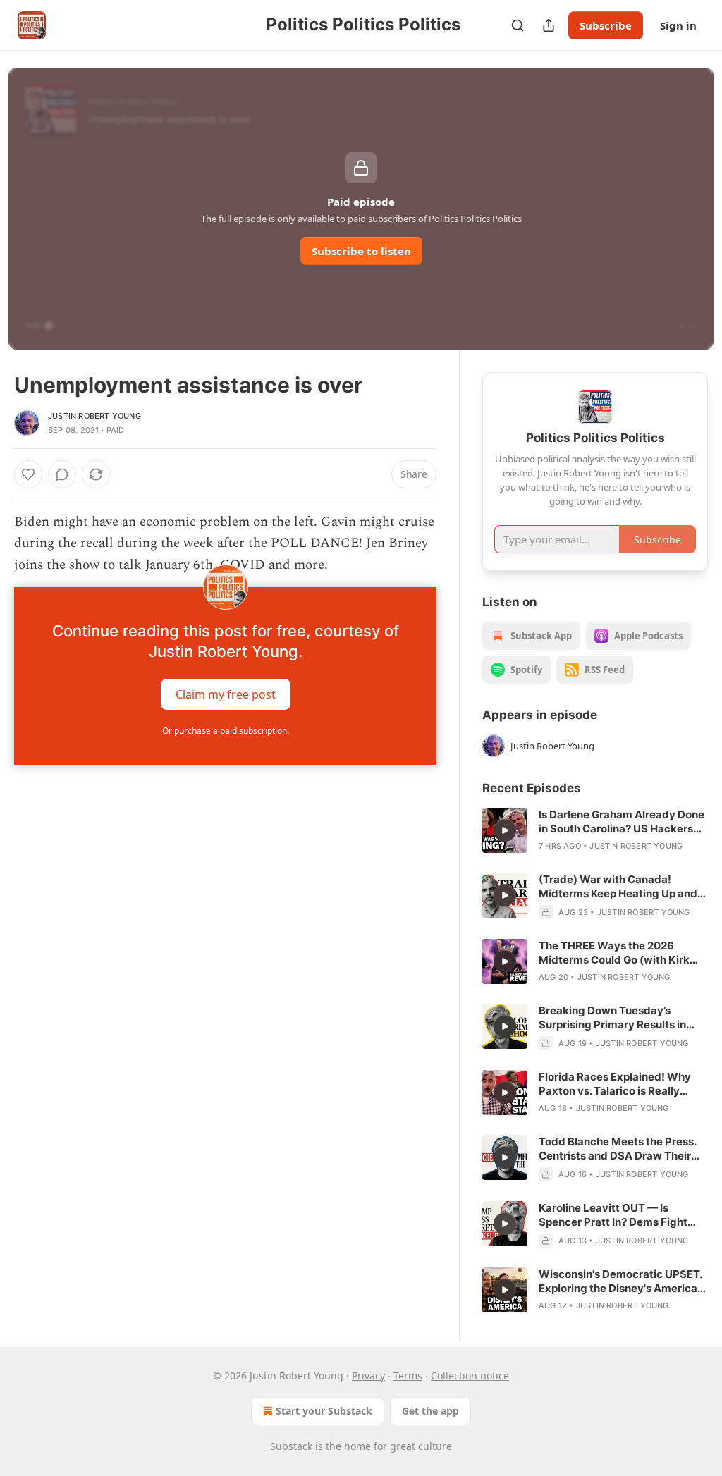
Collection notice (470, 1375)
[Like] (28, 474)
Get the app (430, 1410)
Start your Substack (324, 1410)
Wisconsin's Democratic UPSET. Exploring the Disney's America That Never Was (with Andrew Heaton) (620, 1281)
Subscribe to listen (361, 251)
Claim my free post (226, 694)
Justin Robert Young (94, 416)
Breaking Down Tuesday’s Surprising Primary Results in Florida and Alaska (612, 1018)
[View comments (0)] (62, 474)
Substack (291, 1446)
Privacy (368, 1375)
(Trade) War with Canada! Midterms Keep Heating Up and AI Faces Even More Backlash (618, 887)
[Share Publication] (548, 25)
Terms (407, 1375)
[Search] (517, 25)
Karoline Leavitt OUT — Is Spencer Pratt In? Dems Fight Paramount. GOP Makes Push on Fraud (620, 1215)
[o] (505, 830)
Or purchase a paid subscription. (225, 731)
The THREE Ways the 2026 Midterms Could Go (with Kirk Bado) (614, 953)
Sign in (678, 25)
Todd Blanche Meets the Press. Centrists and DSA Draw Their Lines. (617, 1149)
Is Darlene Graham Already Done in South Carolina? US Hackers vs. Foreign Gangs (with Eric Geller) (621, 822)
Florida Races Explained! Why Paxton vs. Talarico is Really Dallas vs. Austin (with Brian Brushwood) (615, 1084)
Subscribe (606, 25)
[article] (595, 830)
